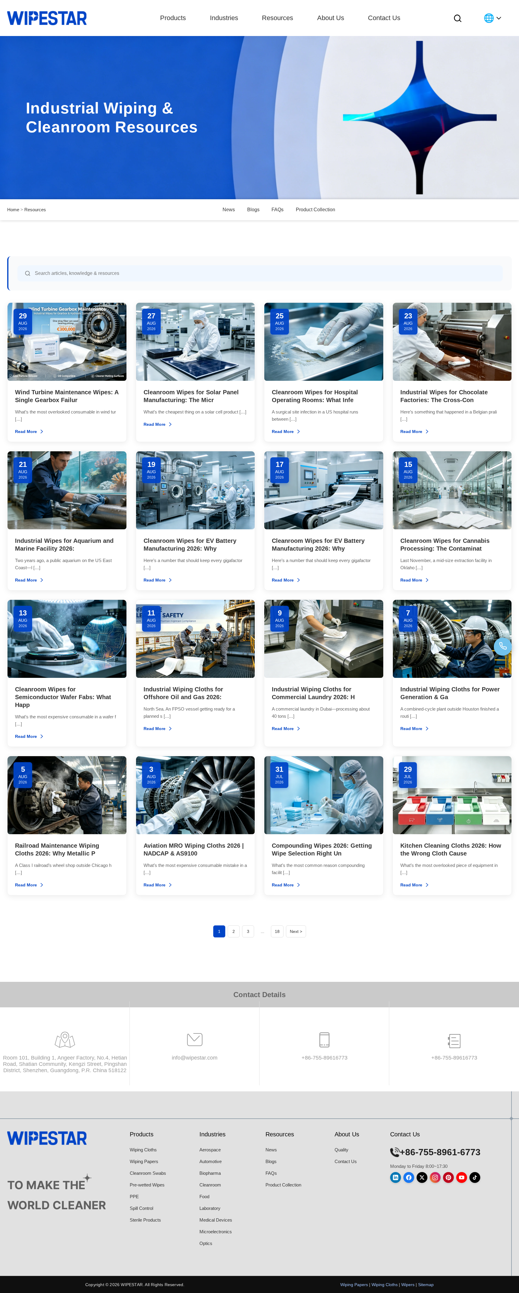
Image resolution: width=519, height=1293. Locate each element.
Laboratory (209, 1208)
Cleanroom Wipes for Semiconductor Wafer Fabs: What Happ (63, 697)
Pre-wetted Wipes (147, 1184)
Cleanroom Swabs (148, 1173)
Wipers (407, 1284)
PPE (134, 1196)
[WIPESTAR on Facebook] (408, 1177)
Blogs (253, 209)
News (229, 209)
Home (13, 209)
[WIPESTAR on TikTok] (474, 1177)
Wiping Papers (144, 1161)
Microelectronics (215, 1231)
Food (204, 1196)
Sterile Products (145, 1219)
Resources (277, 18)
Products (173, 18)
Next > (296, 931)
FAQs (278, 209)
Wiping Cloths (143, 1149)
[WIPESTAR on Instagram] (435, 1177)
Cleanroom (210, 1184)
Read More (26, 431)
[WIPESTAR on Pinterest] (448, 1177)
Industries (224, 18)
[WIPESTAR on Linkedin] (395, 1177)
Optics (205, 1243)
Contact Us (384, 18)
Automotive (210, 1161)
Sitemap (426, 1284)
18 (277, 931)
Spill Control (141, 1208)
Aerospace (210, 1149)
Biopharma (210, 1173)
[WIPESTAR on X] (422, 1177)
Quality (341, 1149)
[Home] (46, 18)
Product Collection (315, 209)
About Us (330, 18)
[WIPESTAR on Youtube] (461, 1177)
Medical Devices (215, 1219)
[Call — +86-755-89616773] (503, 647)
